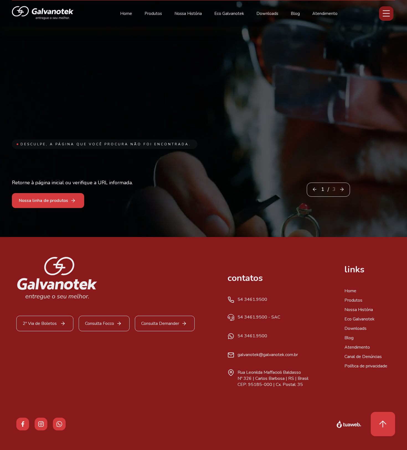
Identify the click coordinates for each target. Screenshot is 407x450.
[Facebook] (22, 424)
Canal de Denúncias (363, 357)
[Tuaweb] (349, 424)
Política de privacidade (365, 366)
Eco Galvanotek (229, 13)
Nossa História (188, 13)
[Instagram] (41, 424)
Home (126, 13)
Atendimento (325, 13)
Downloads (267, 13)
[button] (342, 189)
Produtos (153, 13)
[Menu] (386, 13)
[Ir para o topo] (383, 424)
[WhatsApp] (59, 424)
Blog (295, 13)
